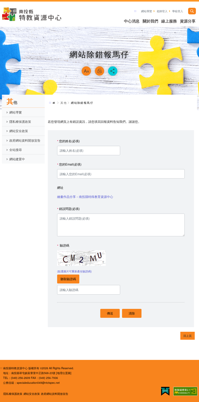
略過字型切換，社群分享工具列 (99, 61)
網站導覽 (146, 11)
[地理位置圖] (63, 373)
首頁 (53, 102)
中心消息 (132, 21)
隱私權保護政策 (20, 121)
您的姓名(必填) (68, 141)
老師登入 (162, 11)
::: (135, 11)
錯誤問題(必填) (68, 208)
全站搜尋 (15, 149)
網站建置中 (17, 159)
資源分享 (188, 21)
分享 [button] (112, 71)
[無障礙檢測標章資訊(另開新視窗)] (185, 391)
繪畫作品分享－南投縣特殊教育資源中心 (85, 196)
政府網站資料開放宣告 (24, 140)
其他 (63, 102)
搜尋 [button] (192, 11)
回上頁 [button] (187, 336)
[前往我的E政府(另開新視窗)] (165, 391)
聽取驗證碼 (68, 279)
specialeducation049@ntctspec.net (38, 383)
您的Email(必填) (69, 164)
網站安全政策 (18, 131)
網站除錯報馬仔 (82, 102)
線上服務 (169, 21)
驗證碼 (63, 245)
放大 (86, 71)
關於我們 (150, 21)
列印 (99, 71)
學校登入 (177, 11)
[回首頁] (32, 14)
